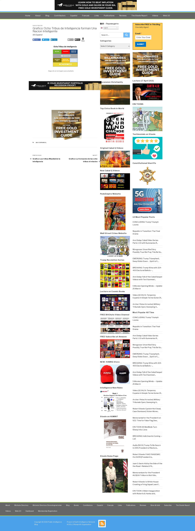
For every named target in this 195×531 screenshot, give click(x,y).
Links (96, 16)
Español (73, 16)
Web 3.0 (166, 16)
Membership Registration (47, 511)
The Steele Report (139, 16)
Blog (47, 16)
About (38, 16)
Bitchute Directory (21, 505)
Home (27, 16)
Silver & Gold (155, 505)
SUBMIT (140, 44)
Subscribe (168, 505)
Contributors (59, 16)
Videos (155, 16)
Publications (109, 16)
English (105, 28)
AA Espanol (37, 35)
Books (76, 505)
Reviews (123, 16)
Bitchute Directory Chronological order (47, 505)
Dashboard (30, 511)
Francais (85, 16)
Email (138, 33)
